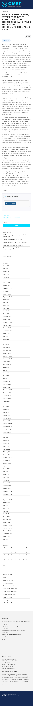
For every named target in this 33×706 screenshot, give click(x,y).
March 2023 (6, 381)
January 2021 (6, 454)
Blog (4, 217)
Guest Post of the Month (9, 591)
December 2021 (7, 423)
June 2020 (6, 474)
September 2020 (7, 466)
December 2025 (7, 288)
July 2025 (5, 302)
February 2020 (7, 485)
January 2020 (6, 488)
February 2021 (7, 452)
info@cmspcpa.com (10, 668)
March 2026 (6, 280)
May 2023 (6, 376)
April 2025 (6, 311)
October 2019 (7, 497)
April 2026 (6, 277)
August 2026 (6, 266)
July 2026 (5, 268)
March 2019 (6, 516)
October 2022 (7, 395)
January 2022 (6, 421)
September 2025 (7, 297)
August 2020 (6, 468)
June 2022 (6, 406)
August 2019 (6, 502)
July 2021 (5, 438)
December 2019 (7, 491)
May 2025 (6, 308)
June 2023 (6, 373)
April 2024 (6, 344)
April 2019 (6, 514)
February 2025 (7, 316)
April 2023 (6, 378)
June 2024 (6, 339)
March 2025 (6, 313)
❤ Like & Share (10, 204)
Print (28, 36)
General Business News (9, 586)
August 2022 (6, 401)
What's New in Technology (10, 602)
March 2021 (6, 449)
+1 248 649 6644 (10, 664)
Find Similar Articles (11, 196)
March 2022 (6, 415)
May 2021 (6, 443)
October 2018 (7, 530)
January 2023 (6, 387)
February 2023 (7, 384)
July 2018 (5, 539)
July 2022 (5, 404)
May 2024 (6, 342)
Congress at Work (9, 217)
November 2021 (7, 426)
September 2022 (7, 398)
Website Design (5, 695)
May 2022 (6, 409)
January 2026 (6, 285)
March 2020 (6, 483)
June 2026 (6, 271)
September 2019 (7, 500)
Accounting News (7, 574)
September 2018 (7, 533)
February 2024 (7, 350)
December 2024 (7, 322)
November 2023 (7, 359)
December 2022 (7, 390)
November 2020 (7, 460)
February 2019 (7, 519)
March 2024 (6, 347)
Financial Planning (8, 583)
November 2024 (7, 325)
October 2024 (7, 328)
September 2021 (7, 432)
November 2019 (7, 494)
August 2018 (6, 536)
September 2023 (7, 364)
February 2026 (7, 282)
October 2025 (7, 294)
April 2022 (6, 412)
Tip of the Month (7, 597)
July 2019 (5, 505)
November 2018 (7, 528)
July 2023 (5, 370)
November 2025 (7, 291)
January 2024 (6, 353)
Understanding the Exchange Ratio (12, 239)
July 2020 (5, 471)
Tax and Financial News (9, 594)
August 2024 (6, 333)
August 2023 (6, 367)
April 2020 (6, 480)
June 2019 (6, 508)
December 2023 (7, 356)
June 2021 (6, 440)
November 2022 (7, 392)
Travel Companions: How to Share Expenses (15, 242)
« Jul (4, 565)
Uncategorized (16, 217)
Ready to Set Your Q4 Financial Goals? (13, 245)
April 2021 (6, 446)
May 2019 (6, 511)
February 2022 (7, 418)
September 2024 (7, 330)
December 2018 (7, 525)
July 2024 (5, 336)
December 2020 (7, 457)
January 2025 (6, 319)
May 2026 (6, 274)
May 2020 (6, 477)
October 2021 (7, 429)
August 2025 (6, 299)
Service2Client (6, 215)
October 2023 (7, 361)
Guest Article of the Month (10, 588)
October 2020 (7, 463)
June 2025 (6, 305)
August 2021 (6, 435)
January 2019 (6, 522)
